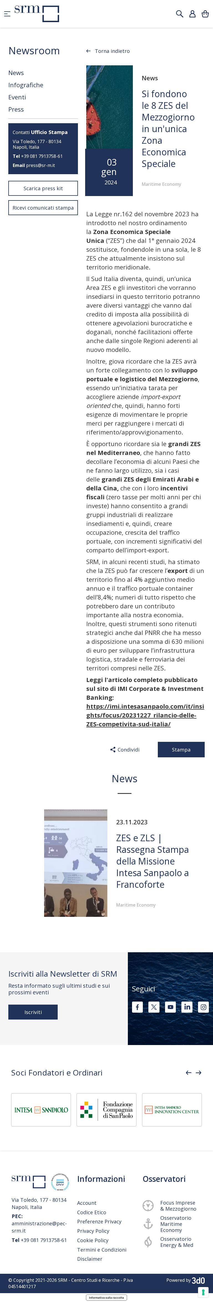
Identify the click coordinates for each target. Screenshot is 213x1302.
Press (16, 109)
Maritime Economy (161, 184)
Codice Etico (91, 1212)
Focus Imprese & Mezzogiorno (178, 1206)
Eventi (17, 97)
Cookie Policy (92, 1240)
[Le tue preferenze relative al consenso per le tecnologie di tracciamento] (203, 1292)
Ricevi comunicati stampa (43, 207)
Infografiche (25, 85)
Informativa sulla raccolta (106, 1297)
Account (87, 1203)
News (16, 72)
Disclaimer (89, 1258)
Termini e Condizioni (101, 1250)
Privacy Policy (93, 1231)
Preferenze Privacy (99, 1221)
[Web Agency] (198, 1280)
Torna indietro (112, 51)
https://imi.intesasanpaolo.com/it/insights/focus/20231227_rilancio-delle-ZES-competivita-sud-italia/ (145, 715)
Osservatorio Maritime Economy (175, 1224)
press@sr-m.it (40, 165)
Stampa (181, 749)
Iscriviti (33, 1012)
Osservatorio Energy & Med (176, 1242)
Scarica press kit (43, 188)
